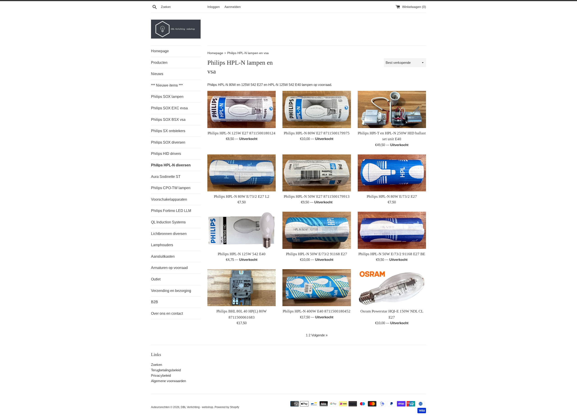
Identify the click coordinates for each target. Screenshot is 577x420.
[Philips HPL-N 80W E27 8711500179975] (316, 109)
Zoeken (156, 365)
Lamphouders (162, 245)
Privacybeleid (161, 375)
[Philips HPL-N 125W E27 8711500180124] (241, 109)
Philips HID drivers (166, 154)
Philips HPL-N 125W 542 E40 (242, 254)
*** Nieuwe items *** (167, 85)
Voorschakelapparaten (169, 199)
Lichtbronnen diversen (169, 234)
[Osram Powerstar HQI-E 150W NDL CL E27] (392, 287)
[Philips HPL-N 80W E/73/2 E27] (392, 172)
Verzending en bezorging (171, 291)
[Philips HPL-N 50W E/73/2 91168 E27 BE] (392, 230)
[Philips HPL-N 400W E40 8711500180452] (316, 287)
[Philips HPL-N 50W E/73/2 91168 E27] (316, 230)
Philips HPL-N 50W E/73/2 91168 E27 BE (391, 254)
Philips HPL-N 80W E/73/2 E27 (392, 196)
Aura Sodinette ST (166, 177)
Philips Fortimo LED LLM (171, 211)
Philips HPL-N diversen (171, 165)
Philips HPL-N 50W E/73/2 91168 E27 (316, 254)
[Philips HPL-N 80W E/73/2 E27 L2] (241, 172)
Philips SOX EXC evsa (169, 108)
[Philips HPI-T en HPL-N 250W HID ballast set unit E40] (392, 109)
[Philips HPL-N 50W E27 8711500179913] (316, 172)
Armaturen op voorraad (169, 268)
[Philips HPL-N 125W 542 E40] (241, 230)
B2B (154, 302)
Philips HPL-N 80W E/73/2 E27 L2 (241, 196)
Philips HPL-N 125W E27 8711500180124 (241, 133)
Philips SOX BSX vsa (168, 120)
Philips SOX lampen (167, 97)
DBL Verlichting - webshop (197, 407)
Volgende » (319, 335)
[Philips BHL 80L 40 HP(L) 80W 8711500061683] (241, 287)
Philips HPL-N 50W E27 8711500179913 (317, 196)
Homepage (160, 51)
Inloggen (213, 7)
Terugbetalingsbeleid (166, 370)
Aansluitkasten (163, 256)
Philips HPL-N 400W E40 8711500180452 (316, 311)
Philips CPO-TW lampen (170, 188)
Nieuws (157, 74)
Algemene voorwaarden (168, 381)
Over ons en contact (167, 313)
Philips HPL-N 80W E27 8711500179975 (317, 133)
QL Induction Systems (168, 222)
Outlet (155, 279)
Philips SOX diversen (168, 142)
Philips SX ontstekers (168, 131)
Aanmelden (232, 7)
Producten (159, 62)
